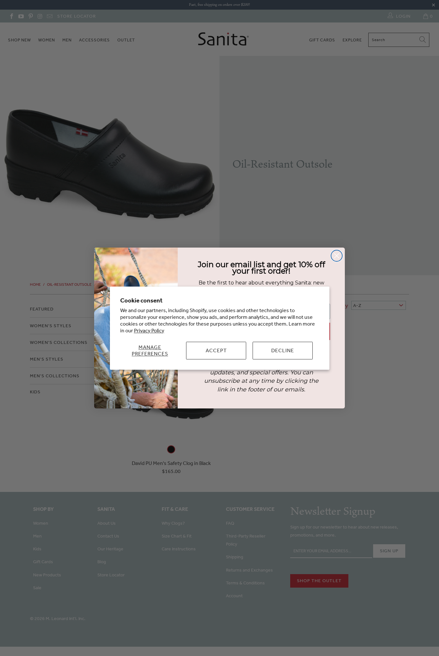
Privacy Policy (149, 330)
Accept (216, 350)
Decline (282, 350)
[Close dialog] (336, 255)
